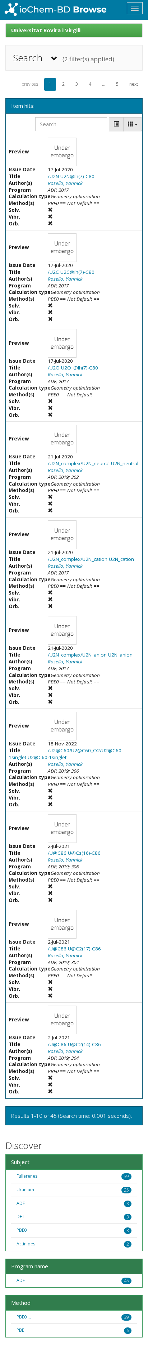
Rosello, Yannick (65, 183)
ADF (21, 1203)
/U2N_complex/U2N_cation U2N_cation (91, 559)
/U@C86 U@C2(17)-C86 (74, 948)
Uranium (25, 1190)
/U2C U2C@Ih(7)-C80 (71, 272)
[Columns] (132, 124)
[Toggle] (116, 124)
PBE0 (22, 1230)
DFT (20, 1216)
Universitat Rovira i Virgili (45, 30)
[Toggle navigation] (135, 8)
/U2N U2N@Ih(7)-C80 (71, 176)
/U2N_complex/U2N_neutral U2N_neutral (93, 463)
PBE (20, 1330)
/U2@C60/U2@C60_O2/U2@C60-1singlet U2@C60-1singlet (66, 753)
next (133, 84)
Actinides (26, 1244)
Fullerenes (27, 1176)
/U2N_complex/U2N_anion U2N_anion (90, 655)
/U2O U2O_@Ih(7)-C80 (73, 367)
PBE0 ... (24, 1317)
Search (63, 58)
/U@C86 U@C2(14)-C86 (74, 1044)
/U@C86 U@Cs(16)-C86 (74, 853)
